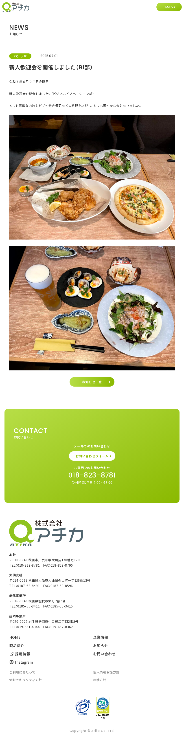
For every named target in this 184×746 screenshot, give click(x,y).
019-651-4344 (28, 627)
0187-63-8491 (28, 585)
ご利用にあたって (22, 672)
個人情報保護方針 (106, 672)
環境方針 (99, 680)
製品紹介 (16, 645)
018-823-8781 (92, 475)
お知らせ (20, 56)
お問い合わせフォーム (92, 456)
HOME (15, 637)
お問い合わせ (104, 653)
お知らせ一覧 (92, 382)
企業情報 (100, 637)
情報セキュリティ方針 (25, 680)
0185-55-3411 (28, 606)
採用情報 (22, 653)
